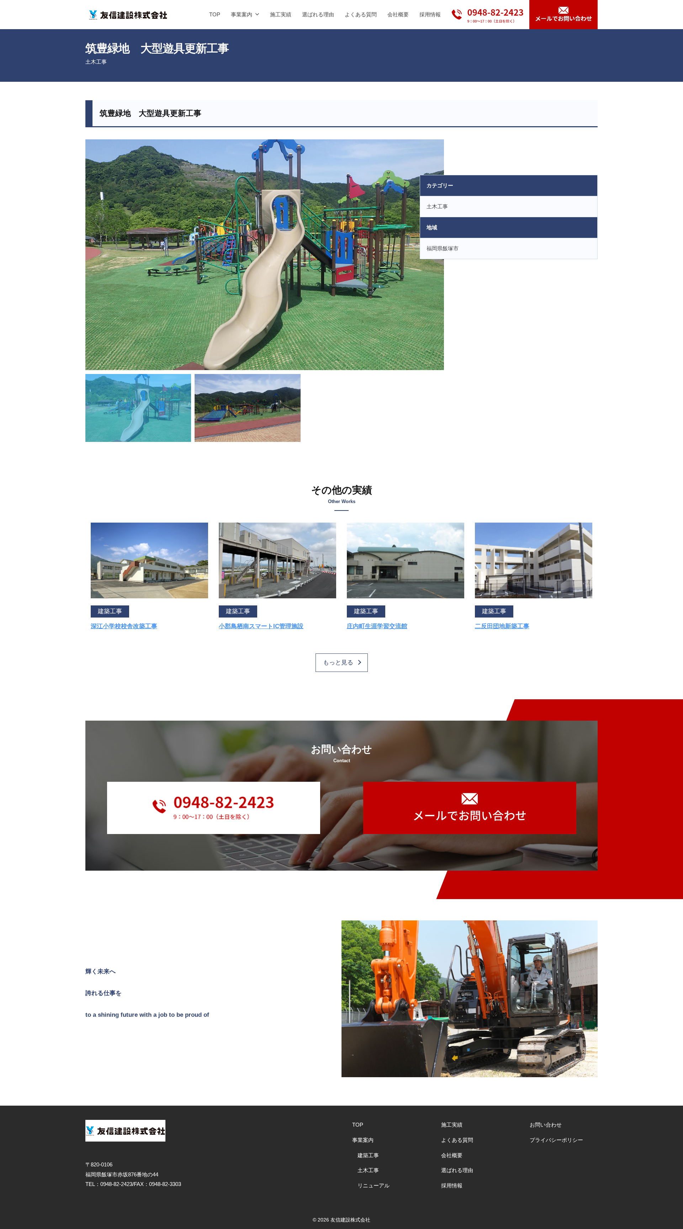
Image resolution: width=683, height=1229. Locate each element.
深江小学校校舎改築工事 (124, 626)
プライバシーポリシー (556, 1140)
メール (563, 14)
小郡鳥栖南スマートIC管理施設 (261, 626)
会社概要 (398, 14)
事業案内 (241, 14)
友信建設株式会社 (350, 1220)
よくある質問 (361, 14)
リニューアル (374, 1185)
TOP (214, 14)
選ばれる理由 (318, 14)
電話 (487, 9)
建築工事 (368, 1155)
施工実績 (280, 14)
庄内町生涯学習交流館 (377, 626)
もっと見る (338, 662)
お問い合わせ (546, 1125)
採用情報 (430, 14)
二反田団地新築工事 (502, 626)
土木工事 (96, 62)
